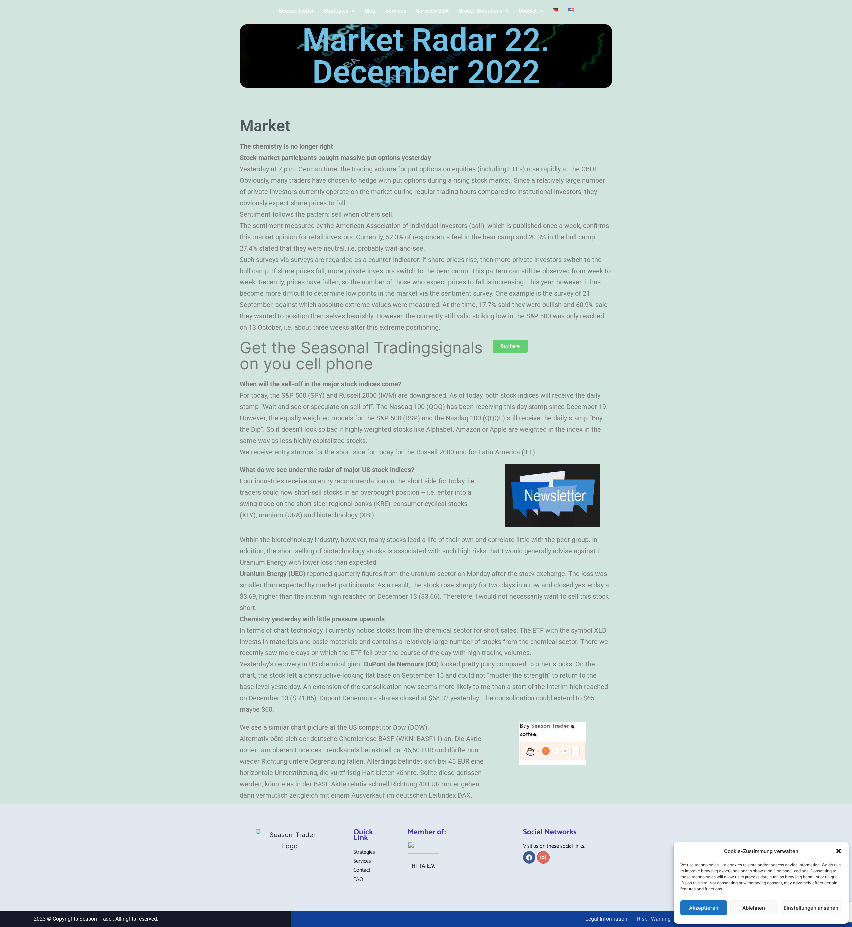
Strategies (336, 11)
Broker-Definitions (480, 11)
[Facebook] (529, 857)
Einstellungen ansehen (811, 908)
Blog (370, 11)
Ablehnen (753, 908)
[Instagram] (543, 857)
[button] (838, 851)
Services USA (432, 11)
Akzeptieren (703, 908)
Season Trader (296, 11)
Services (395, 11)
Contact (528, 11)
